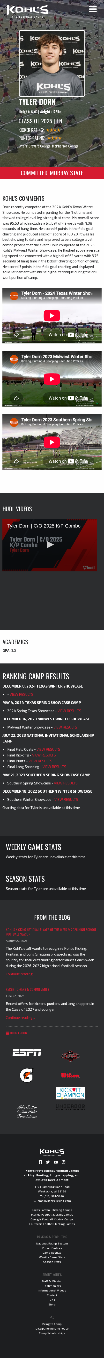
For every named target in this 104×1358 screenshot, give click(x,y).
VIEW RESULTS (21, 694)
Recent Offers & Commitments (27, 989)
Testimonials (52, 1285)
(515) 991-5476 (54, 1196)
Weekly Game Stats (52, 1257)
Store (52, 1304)
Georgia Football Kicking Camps (52, 1219)
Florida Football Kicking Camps (52, 1214)
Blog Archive (19, 1032)
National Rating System (52, 1243)
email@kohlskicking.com (54, 1200)
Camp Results (52, 1252)
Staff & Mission (52, 1281)
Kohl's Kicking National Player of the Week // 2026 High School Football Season (51, 932)
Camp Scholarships (52, 1333)
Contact (52, 1295)
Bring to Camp (52, 1323)
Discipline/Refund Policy (52, 1328)
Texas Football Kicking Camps (52, 1209)
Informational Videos (52, 1290)
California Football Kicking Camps (52, 1223)
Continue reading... (20, 974)
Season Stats (52, 1261)
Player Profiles (52, 1248)
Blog (52, 1299)
